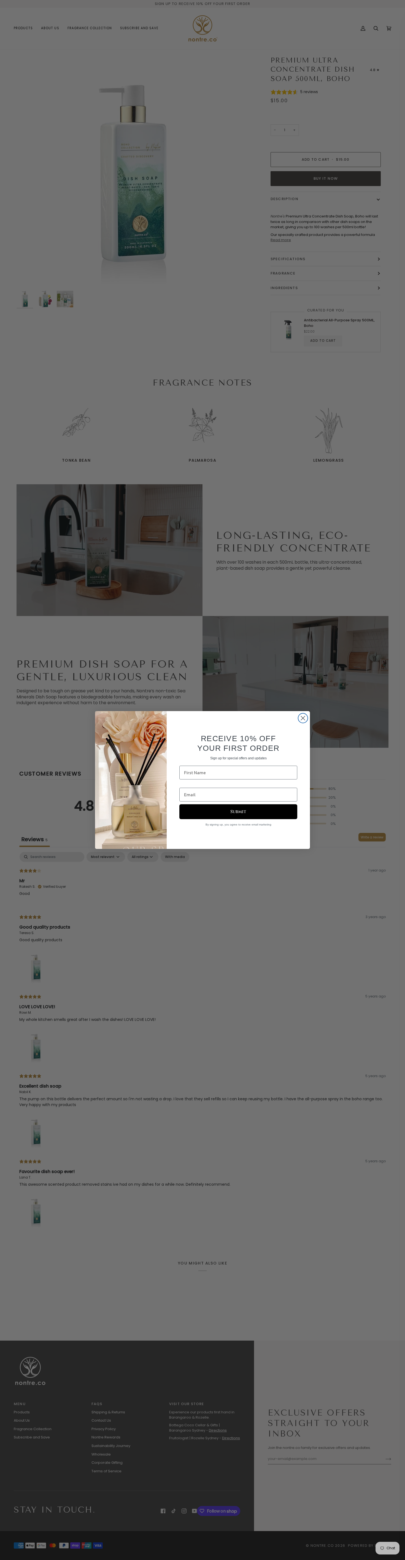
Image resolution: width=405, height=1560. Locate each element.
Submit (238, 812)
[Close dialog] (303, 718)
